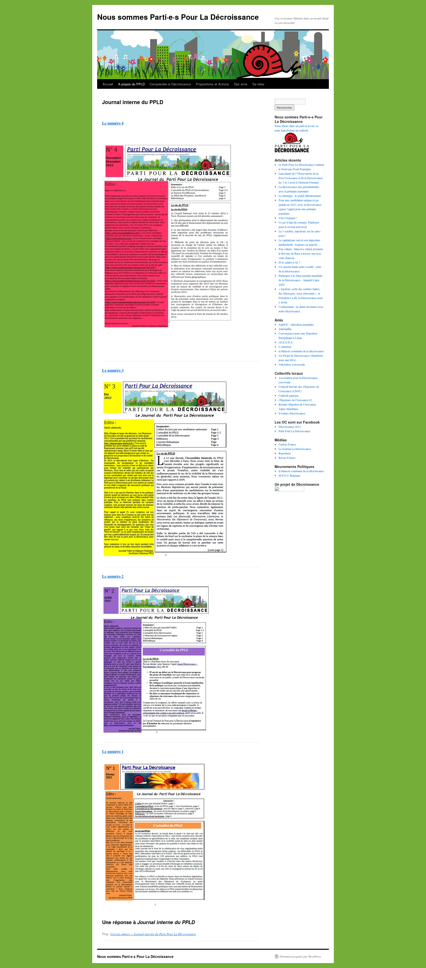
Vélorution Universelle (292, 364)
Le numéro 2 (113, 576)
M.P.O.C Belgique (289, 475)
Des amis (241, 84)
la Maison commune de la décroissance (301, 351)
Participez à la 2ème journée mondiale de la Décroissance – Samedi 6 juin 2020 (300, 280)
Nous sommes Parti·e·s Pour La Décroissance (178, 16)
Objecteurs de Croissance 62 (295, 400)
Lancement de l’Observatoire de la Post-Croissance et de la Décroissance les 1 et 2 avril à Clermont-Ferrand (301, 177)
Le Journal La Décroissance (295, 449)
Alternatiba (285, 329)
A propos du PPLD (131, 84)
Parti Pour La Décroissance (294, 431)
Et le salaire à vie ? (289, 262)
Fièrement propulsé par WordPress (300, 956)
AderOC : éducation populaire (296, 324)
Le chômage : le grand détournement (300, 196)
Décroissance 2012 (290, 426)
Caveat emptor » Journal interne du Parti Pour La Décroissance (153, 934)
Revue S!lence (287, 458)
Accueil (108, 84)
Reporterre (285, 453)
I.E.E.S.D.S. (286, 342)
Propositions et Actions (212, 84)
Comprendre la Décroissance (170, 84)
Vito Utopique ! (288, 218)
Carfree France (287, 444)
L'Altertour (285, 347)
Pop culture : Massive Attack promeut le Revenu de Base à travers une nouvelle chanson (301, 253)
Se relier (258, 84)
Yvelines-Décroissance (292, 413)
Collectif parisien (288, 395)
